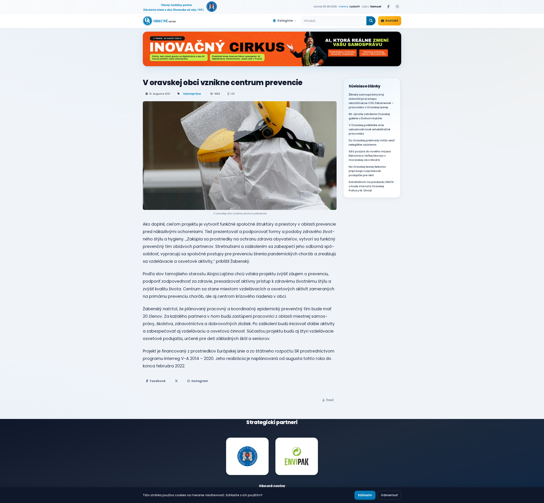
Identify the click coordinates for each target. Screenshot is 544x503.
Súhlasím (365, 495)
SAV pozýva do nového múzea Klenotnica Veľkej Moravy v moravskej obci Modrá (370, 156)
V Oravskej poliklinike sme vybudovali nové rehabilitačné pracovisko (369, 129)
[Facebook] (388, 6)
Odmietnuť (389, 495)
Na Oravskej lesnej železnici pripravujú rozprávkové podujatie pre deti (367, 171)
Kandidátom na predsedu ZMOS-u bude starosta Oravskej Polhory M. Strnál (372, 186)
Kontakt (391, 20)
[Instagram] (397, 6)
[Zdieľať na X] (176, 381)
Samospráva (192, 94)
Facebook (158, 381)
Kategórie (285, 20)
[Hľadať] (370, 20)
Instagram (199, 381)
